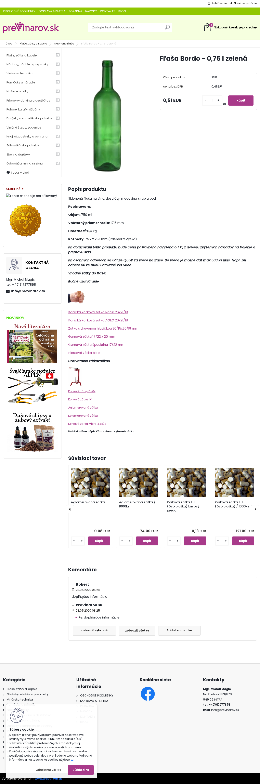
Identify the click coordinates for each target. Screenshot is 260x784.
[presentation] (70, 509)
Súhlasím (81, 770)
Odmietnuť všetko (48, 770)
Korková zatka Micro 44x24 (87, 424)
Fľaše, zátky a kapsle (33, 43)
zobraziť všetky (137, 630)
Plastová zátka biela (84, 352)
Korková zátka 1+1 (80, 399)
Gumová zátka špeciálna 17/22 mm (96, 344)
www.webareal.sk (48, 778)
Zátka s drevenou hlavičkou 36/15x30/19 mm (103, 328)
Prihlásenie (219, 3)
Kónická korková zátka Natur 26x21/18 (98, 312)
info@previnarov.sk (28, 291)
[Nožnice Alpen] (32, 369)
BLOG (122, 11)
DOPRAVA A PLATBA (52, 11)
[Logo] (31, 27)
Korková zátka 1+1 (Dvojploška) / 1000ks (232, 504)
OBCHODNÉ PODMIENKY (19, 11)
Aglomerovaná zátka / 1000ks (137, 504)
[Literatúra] (32, 324)
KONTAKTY (107, 11)
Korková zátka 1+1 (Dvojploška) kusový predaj (183, 506)
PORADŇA (75, 11)
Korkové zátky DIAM (81, 391)
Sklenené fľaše (64, 43)
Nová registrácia (245, 3)
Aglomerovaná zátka (83, 408)
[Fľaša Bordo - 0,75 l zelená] (107, 115)
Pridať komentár (179, 630)
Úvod (9, 43)
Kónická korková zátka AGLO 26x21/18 (98, 320)
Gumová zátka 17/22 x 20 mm (91, 336)
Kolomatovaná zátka (83, 416)
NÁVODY (91, 11)
